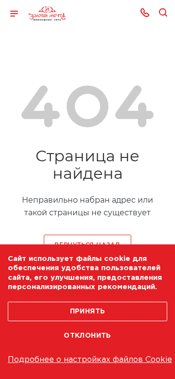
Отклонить (87, 336)
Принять (87, 311)
